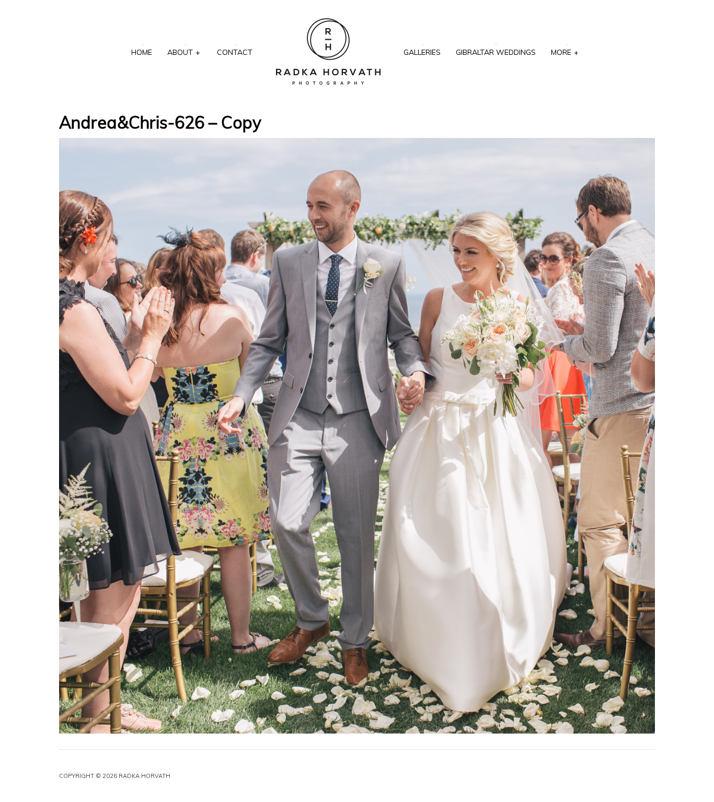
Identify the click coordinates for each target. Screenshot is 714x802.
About (183, 52)
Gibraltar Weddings (496, 52)
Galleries (422, 52)
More (565, 52)
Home (141, 52)
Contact (234, 52)
